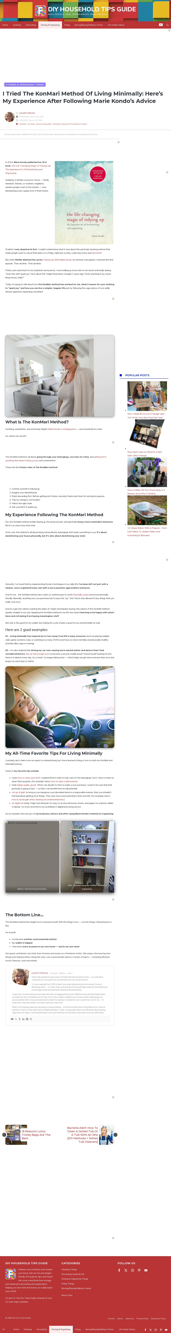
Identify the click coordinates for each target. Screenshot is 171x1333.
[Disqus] (59, 1196)
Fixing (67, 25)
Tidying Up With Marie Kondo (57, 259)
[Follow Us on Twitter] (126, 1270)
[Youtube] (12, 1019)
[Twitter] (16, 1019)
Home (5, 25)
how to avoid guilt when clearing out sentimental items (38, 799)
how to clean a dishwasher (64, 781)
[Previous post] (4, 1135)
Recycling (57, 124)
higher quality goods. (27, 785)
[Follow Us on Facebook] (120, 1270)
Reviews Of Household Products (74, 124)
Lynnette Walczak (27, 113)
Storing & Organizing (50, 25)
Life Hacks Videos (116, 25)
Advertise (129, 1318)
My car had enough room (37, 653)
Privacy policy (142, 1318)
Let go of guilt (18, 792)
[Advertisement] (59, 1061)
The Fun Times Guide (26, 1298)
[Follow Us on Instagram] (132, 1270)
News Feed (66, 1295)
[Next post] (115, 1135)
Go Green (31, 124)
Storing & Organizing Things (25, 84)
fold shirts (96, 253)
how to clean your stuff (29, 777)
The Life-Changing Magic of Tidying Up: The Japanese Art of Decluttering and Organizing (28, 169)
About (120, 1318)
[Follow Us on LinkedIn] (139, 1270)
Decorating (31, 25)
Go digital (16, 803)
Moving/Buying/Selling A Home (89, 25)
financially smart (80, 594)
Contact (111, 1318)
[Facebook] (19, 1019)
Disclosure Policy (158, 1318)
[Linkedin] (23, 1019)
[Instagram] (31, 1019)
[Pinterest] (27, 1019)
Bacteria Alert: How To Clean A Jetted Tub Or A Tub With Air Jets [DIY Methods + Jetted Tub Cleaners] (82, 1134)
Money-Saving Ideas (44, 124)
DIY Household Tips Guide (92, 9)
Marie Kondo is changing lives (62, 429)
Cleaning (17, 25)
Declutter (22, 124)
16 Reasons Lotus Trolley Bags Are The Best (36, 1135)
